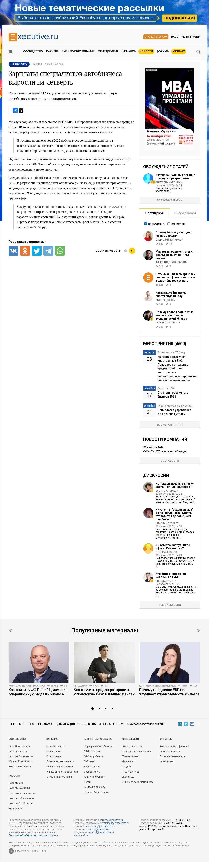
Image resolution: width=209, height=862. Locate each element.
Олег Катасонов (166, 552)
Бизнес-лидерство (132, 746)
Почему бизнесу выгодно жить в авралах (174, 234)
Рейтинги (89, 761)
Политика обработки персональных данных (34, 835)
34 (106, 685)
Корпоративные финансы (174, 746)
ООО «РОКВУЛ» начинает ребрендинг (165, 451)
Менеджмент (108, 51)
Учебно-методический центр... (175, 405)
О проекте (16, 724)
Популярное (154, 213)
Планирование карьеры (60, 766)
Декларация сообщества (75, 724)
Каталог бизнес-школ (96, 792)
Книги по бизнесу (94, 776)
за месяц (178, 224)
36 (65, 685)
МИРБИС (179, 51)
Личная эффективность (60, 761)
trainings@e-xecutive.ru (115, 823)
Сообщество (33, 51)
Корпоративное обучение (99, 746)
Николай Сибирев (167, 523)
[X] (21, 110)
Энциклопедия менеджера (138, 782)
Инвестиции (167, 761)
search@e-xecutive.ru (110, 820)
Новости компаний (20, 788)
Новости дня (16, 783)
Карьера (52, 51)
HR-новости (19, 64)
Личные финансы (170, 751)
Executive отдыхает (20, 766)
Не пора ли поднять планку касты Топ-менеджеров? (175, 485)
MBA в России (92, 751)
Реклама (45, 724)
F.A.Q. (31, 724)
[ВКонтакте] (15, 110)
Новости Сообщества (21, 803)
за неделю (156, 224)
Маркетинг (128, 761)
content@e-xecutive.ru (99, 829)
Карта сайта (81, 835)
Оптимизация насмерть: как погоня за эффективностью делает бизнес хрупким (175, 277)
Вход (175, 36)
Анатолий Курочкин (169, 182)
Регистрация (190, 36)
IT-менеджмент (131, 756)
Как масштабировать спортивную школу (171, 294)
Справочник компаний (59, 776)
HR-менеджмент (56, 746)
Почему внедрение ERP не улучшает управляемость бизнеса (169, 692)
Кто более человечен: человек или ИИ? (171, 575)
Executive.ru (30, 826)
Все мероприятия (169, 424)
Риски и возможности (172, 756)
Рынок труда (53, 756)
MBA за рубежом (94, 756)
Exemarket (128, 776)
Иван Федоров (165, 300)
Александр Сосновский (171, 262)
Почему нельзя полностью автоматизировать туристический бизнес (175, 315)
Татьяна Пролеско (168, 322)
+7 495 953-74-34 (180, 820)
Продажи (80, 685)
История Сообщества (21, 756)
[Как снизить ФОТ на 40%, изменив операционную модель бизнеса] (39, 662)
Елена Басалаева (167, 490)
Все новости (170, 460)
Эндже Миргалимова (169, 239)
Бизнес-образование (78, 51)
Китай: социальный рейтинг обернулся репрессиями (175, 176)
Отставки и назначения (22, 793)
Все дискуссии (170, 604)
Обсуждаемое (185, 213)
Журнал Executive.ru (20, 761)
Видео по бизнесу (94, 787)
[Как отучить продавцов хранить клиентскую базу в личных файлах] (104, 662)
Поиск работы (54, 751)
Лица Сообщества (19, 746)
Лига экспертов (18, 751)
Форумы (162, 51)
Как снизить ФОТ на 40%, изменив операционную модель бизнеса (38, 692)
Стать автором (156, 36)
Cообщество (17, 739)
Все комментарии (169, 200)
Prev (11, 631)
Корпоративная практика (27, 685)
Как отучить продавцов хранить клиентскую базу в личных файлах (104, 692)
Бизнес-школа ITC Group (171, 352)
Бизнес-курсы (92, 766)
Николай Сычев (166, 581)
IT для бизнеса (130, 771)
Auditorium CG (166, 388)
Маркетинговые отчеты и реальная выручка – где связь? (174, 255)
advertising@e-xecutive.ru (100, 826)
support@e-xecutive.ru (101, 832)
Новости (146, 51)
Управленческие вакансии (62, 771)
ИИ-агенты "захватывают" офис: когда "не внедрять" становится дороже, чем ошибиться (174, 514)
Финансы (129, 51)
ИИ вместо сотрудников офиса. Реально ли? (173, 546)
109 (195, 685)
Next (198, 631)
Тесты (87, 782)
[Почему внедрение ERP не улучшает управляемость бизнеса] (169, 662)
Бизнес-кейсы (92, 771)
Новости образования (21, 798)
